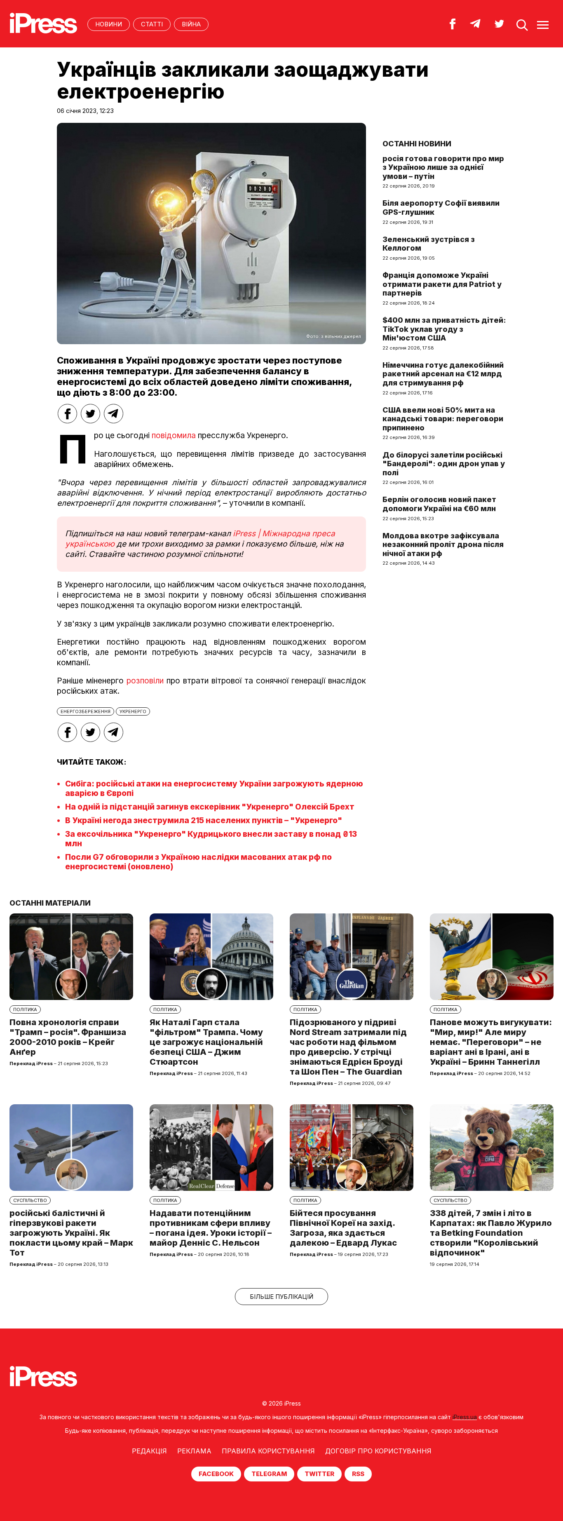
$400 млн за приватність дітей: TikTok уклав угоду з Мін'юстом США (444, 329)
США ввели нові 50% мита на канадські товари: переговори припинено (442, 419)
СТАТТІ (152, 24)
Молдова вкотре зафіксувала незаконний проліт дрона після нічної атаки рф (443, 544)
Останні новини (416, 143)
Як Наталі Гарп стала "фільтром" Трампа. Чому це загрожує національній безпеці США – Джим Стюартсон (206, 1042)
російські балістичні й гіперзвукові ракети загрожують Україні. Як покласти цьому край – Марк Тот (71, 1233)
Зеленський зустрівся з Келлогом (428, 244)
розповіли (145, 680)
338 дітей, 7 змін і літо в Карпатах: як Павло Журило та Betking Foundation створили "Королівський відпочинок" (491, 1233)
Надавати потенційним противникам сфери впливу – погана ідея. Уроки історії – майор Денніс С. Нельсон (211, 1228)
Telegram (269, 1474)
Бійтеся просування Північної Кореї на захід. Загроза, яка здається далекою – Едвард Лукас (343, 1228)
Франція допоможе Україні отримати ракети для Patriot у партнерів (442, 284)
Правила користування (268, 1451)
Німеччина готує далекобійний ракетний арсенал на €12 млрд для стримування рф (443, 374)
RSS (358, 1474)
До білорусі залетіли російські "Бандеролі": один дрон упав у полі (443, 464)
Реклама (194, 1451)
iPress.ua (465, 1416)
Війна (191, 24)
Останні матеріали (50, 903)
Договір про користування (378, 1451)
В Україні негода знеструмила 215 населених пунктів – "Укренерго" (203, 820)
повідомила (174, 435)
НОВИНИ (108, 24)
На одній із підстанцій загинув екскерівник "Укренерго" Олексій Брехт (209, 807)
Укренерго (133, 711)
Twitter (319, 1474)
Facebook (216, 1474)
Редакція (149, 1451)
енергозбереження (85, 711)
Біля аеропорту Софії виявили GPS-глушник (441, 207)
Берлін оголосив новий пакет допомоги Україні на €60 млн (439, 504)
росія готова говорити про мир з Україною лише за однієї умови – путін (443, 167)
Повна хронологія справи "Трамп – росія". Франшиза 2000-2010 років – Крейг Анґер (67, 1037)
